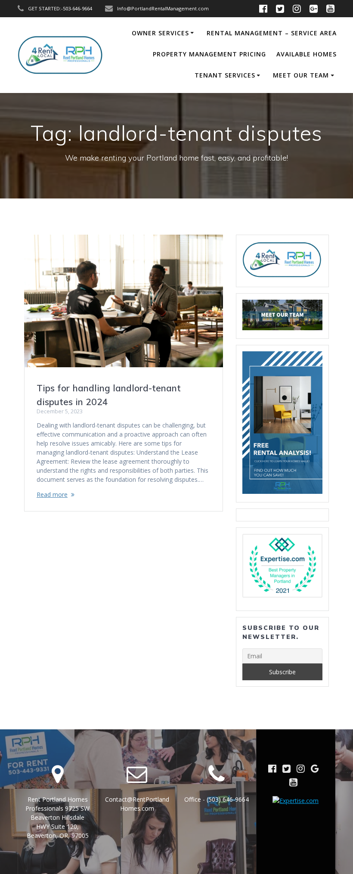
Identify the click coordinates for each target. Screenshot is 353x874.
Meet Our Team (301, 75)
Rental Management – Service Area (272, 33)
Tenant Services (225, 75)
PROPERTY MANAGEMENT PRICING (209, 54)
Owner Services (160, 33)
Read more (52, 494)
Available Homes (306, 54)
